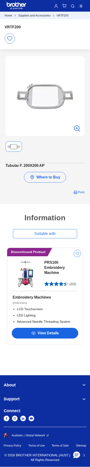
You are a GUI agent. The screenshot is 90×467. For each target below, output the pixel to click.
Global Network (35, 435)
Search (72, 6)
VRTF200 (63, 15)
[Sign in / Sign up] (56, 6)
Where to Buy (48, 177)
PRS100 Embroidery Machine (54, 267)
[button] (76, 454)
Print (81, 192)
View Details (48, 333)
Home (8, 15)
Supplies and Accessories (34, 15)
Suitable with (45, 234)
